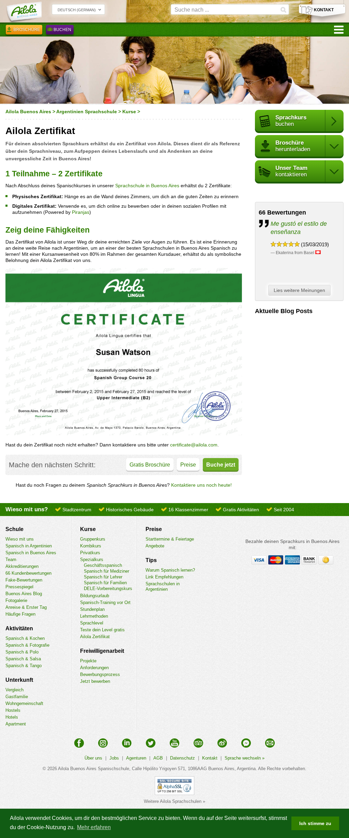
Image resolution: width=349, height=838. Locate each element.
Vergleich (14, 689)
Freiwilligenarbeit (102, 651)
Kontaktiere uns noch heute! (201, 485)
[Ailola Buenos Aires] (23, 12)
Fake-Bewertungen (23, 580)
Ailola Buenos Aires (28, 111)
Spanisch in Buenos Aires (30, 552)
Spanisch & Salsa (23, 658)
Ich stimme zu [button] (315, 823)
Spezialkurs (91, 559)
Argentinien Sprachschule (86, 111)
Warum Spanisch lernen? (170, 570)
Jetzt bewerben (95, 681)
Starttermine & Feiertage (170, 539)
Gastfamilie (16, 696)
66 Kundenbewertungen (28, 573)
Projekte (88, 660)
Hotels (11, 717)
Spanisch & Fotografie (27, 645)
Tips (151, 560)
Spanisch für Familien (105, 582)
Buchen (62, 29)
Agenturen (136, 758)
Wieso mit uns (19, 539)
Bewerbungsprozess (100, 674)
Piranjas (80, 212)
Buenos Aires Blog (23, 593)
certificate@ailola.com (193, 444)
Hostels (12, 710)
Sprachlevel (91, 623)
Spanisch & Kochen (25, 638)
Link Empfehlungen (164, 576)
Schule (14, 529)
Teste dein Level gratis (102, 629)
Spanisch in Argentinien (28, 545)
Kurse (129, 111)
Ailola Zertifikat (95, 636)
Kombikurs (90, 545)
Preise (188, 465)
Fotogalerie (16, 600)
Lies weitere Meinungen (299, 290)
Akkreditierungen (22, 566)
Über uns (93, 758)
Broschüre (26, 29)
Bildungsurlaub (94, 595)
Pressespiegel (19, 586)
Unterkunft (19, 680)
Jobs (114, 758)
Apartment (15, 723)
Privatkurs (90, 552)
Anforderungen (94, 667)
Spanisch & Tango (23, 665)
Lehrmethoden (94, 616)
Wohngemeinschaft (24, 703)
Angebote (155, 545)
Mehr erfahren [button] (94, 827)
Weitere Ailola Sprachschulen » (174, 801)
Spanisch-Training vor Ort (105, 602)
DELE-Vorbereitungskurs (108, 588)
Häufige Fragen (20, 614)
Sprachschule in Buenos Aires (147, 185)
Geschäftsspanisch (103, 565)
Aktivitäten (19, 628)
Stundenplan (92, 609)
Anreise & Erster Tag (26, 607)
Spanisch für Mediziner (106, 571)
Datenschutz (182, 758)
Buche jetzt (220, 465)
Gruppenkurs (92, 539)
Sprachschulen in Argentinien (163, 586)
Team (10, 559)
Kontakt (209, 758)
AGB (158, 758)
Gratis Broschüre (150, 465)
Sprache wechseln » (244, 758)
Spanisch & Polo (22, 652)
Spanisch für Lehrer (103, 576)
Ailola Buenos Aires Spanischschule (93, 768)
